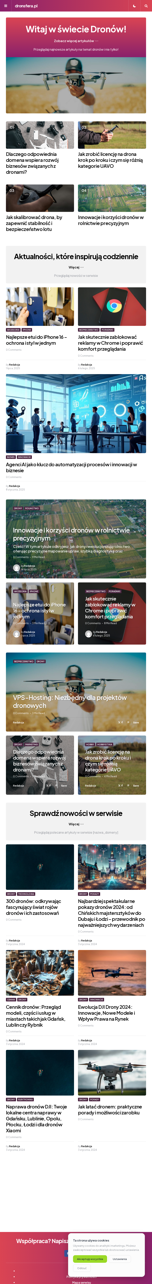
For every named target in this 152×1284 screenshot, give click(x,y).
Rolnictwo (32, 508)
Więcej (74, 267)
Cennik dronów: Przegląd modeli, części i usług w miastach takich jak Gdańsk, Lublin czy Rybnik (35, 1016)
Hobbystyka (104, 744)
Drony (18, 508)
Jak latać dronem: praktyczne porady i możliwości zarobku (110, 1109)
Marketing (31, 744)
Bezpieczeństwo (88, 330)
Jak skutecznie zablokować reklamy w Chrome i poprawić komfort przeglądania (110, 343)
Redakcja (14, 364)
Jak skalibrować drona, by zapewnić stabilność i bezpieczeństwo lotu (34, 223)
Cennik (11, 999)
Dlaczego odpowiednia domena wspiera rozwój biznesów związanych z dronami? (32, 163)
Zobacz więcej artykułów (74, 41)
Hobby (90, 744)
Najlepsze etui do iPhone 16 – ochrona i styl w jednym (36, 340)
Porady (94, 1099)
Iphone (27, 330)
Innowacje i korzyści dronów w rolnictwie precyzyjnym (111, 220)
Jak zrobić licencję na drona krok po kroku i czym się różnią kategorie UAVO (110, 160)
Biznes (11, 457)
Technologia (26, 894)
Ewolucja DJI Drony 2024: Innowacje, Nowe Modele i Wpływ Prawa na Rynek (106, 1013)
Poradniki (107, 330)
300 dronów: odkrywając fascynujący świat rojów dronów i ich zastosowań (33, 907)
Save (136, 722)
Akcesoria (13, 330)
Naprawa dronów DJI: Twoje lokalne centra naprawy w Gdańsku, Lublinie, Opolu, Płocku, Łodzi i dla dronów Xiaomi (36, 1118)
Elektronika (25, 1099)
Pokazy (94, 894)
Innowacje (24, 457)
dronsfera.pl (26, 5)
